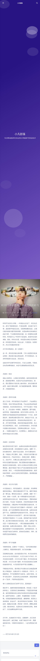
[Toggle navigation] (37, 2)
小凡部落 (20, 3)
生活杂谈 (34, 313)
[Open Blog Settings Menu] (35, 656)
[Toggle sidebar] (3, 2)
